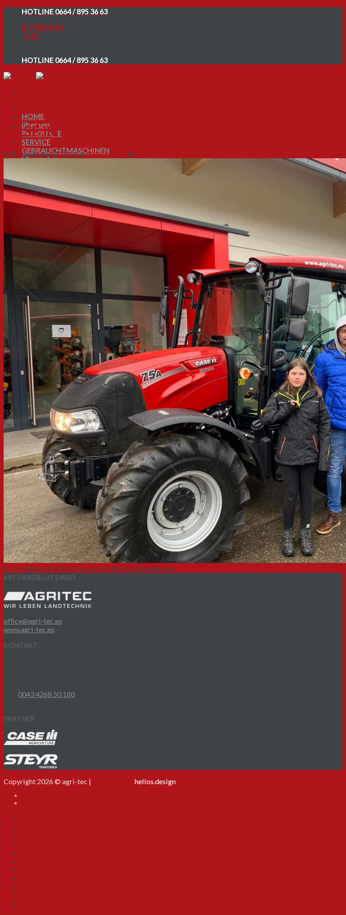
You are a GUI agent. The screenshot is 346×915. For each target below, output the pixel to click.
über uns (36, 826)
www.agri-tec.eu (29, 629)
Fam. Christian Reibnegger (176, 154)
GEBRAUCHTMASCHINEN (65, 852)
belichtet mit (134, 781)
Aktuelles (37, 878)
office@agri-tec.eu (33, 620)
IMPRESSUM (43, 27)
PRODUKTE (42, 835)
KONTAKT (40, 869)
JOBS (31, 35)
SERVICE (36, 142)
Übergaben (41, 861)
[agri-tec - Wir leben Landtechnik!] (36, 76)
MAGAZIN (39, 886)
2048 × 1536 (106, 154)
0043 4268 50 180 (46, 694)
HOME (33, 116)
